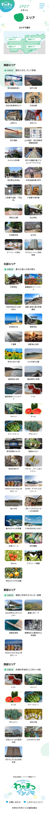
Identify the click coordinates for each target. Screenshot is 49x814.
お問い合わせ (15, 802)
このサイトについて (35, 802)
